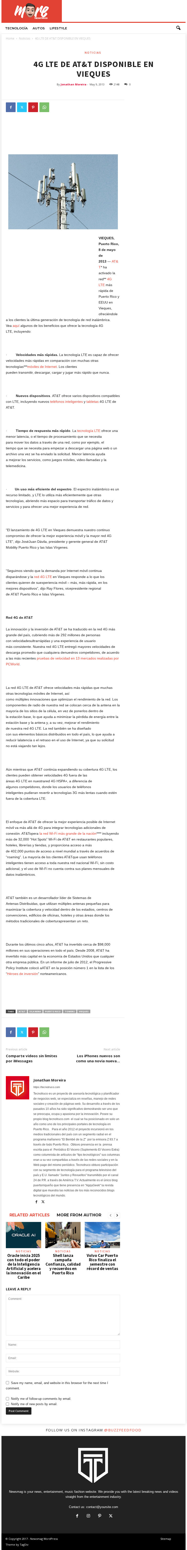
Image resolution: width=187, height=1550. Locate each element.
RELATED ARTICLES (29, 1215)
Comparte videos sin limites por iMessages (31, 1058)
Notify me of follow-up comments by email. (41, 1399)
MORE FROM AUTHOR (79, 1215)
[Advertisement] (124, 11)
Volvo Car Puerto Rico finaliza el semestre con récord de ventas (102, 1262)
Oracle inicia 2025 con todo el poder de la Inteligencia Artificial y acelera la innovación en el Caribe (23, 1266)
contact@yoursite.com (102, 1507)
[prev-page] (110, 1215)
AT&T (22, 1011)
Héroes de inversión (22, 974)
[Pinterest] (33, 107)
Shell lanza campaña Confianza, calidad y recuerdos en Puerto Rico (63, 1264)
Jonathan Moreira (73, 84)
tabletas (92, 402)
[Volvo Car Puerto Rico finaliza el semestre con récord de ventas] (102, 1235)
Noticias (24, 38)
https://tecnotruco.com (46, 1087)
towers (70, 1011)
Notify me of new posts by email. (34, 1404)
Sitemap (165, 1539)
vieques (84, 1011)
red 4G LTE (43, 577)
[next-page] (117, 1215)
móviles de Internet (42, 367)
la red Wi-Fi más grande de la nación (67, 833)
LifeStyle (58, 28)
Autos (39, 28)
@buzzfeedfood (122, 1429)
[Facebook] (11, 107)
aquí (16, 326)
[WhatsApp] (44, 107)
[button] (178, 28)
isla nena (35, 1011)
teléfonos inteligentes (66, 402)
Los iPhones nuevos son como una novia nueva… (98, 1058)
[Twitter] (22, 107)
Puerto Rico (53, 1011)
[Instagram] (88, 1516)
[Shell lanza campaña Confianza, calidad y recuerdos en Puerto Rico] (63, 1235)
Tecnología (16, 28)
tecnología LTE (88, 431)
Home (10, 38)
